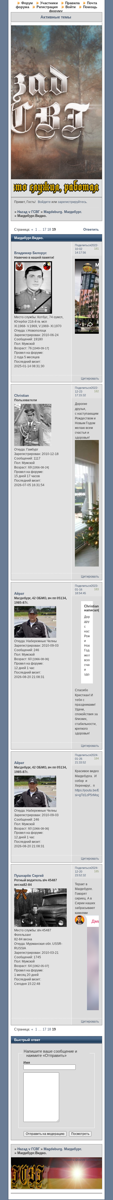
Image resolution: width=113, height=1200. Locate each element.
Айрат (19, 594)
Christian (21, 396)
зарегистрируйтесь (72, 202)
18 (49, 229)
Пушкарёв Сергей (29, 876)
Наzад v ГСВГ (28, 212)
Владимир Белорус (30, 253)
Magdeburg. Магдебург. (63, 212)
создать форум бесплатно (82, 1160)
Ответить (91, 229)
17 (44, 229)
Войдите (44, 202)
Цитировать (90, 378)
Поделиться (83, 245)
